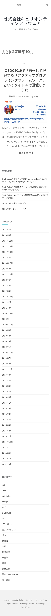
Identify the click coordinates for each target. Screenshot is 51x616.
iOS (23, 63)
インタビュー (8, 524)
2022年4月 (7, 291)
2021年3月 (7, 308)
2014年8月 (7, 453)
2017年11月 (7, 369)
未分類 (5, 557)
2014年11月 (7, 447)
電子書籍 (6, 580)
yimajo (36, 96)
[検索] (47, 5)
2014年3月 (7, 464)
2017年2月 (7, 380)
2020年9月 (7, 330)
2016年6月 (7, 392)
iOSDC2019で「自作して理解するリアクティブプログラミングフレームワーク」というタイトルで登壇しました (25, 80)
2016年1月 (7, 403)
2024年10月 (7, 252)
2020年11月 (7, 319)
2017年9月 (7, 375)
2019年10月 (7, 352)
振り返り (6, 552)
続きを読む (25, 153)
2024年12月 (7, 246)
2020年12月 (7, 313)
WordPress (25, 607)
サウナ (5, 535)
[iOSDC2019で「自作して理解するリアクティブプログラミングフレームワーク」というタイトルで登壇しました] (24, 112)
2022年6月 (7, 280)
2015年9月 (7, 408)
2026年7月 (7, 229)
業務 (4, 563)
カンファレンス (9, 529)
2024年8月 (7, 257)
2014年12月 (7, 442)
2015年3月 (7, 431)
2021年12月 (7, 297)
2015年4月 (7, 425)
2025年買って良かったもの (14, 209)
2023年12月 (7, 263)
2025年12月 (7, 241)
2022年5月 (7, 285)
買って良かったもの (11, 574)
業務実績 (6, 569)
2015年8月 (7, 414)
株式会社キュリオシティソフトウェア (25, 21)
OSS (4, 490)
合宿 (4, 546)
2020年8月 (7, 336)
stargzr (5, 502)
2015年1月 (7, 436)
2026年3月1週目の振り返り (14, 203)
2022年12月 (7, 274)
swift (4, 507)
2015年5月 (7, 419)
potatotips (6, 496)
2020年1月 (7, 347)
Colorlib (31, 604)
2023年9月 (7, 269)
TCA (4, 518)
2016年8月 (7, 386)
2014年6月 (7, 459)
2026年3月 (7, 235)
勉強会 (5, 541)
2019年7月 (7, 358)
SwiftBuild (6, 513)
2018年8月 (7, 364)
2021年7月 (7, 302)
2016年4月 (7, 397)
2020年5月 (7, 341)
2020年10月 (7, 324)
